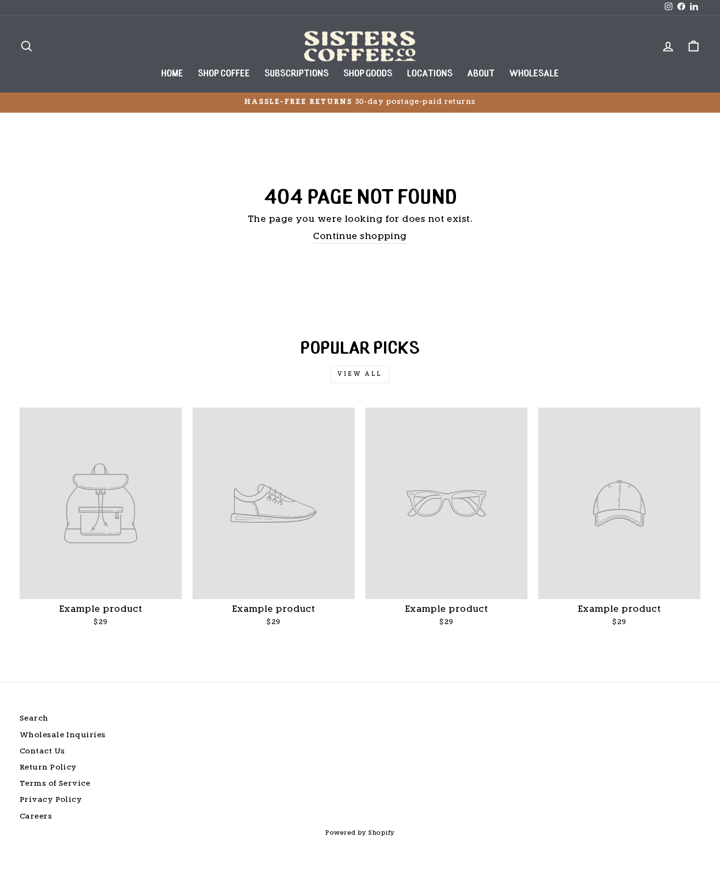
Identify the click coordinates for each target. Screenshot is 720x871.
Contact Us (42, 751)
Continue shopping (360, 237)
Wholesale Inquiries (63, 735)
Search (34, 719)
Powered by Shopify (359, 833)
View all (360, 374)
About (481, 74)
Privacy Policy (51, 800)
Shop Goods (367, 74)
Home (172, 74)
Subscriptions (296, 74)
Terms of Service (55, 784)
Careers (36, 817)
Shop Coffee (224, 74)
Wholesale (534, 74)
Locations (430, 74)
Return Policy (48, 768)
